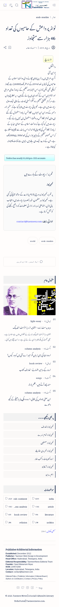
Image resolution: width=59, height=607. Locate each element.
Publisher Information (26, 576)
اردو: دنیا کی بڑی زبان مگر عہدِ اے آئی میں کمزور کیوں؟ (29, 355)
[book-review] (35, 363)
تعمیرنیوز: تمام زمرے (45, 434)
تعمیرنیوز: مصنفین (47, 442)
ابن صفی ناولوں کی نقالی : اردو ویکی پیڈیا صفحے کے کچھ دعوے (29, 401)
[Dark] (11, 5)
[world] (33, 240)
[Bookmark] (5, 5)
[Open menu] (54, 5)
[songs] (39, 377)
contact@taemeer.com (29, 221)
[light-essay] (36, 320)
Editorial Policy (11, 576)
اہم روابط (49, 474)
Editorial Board (41, 576)
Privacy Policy (37, 579)
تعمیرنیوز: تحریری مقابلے (44, 450)
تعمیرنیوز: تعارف (47, 426)
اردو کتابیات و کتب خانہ (44, 458)
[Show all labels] (48, 531)
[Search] (16, 5)
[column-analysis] (33, 348)
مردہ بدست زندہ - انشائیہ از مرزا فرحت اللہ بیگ (32, 327)
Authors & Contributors (14, 579)
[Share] (5, 47)
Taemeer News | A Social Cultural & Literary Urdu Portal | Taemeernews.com (33, 598)
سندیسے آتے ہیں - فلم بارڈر (39, 384)
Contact (28, 579)
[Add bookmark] (9, 47)
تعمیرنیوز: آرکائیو (47, 466)
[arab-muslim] (47, 240)
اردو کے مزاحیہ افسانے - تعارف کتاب (35, 369)
